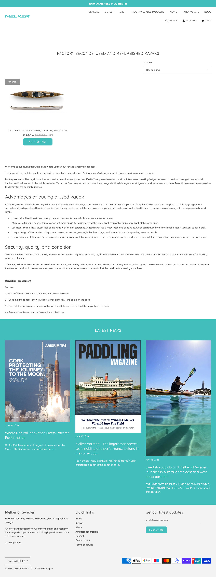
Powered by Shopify (43, 568)
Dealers (94, 11)
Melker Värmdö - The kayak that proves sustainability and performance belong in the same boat (107, 448)
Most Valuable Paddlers (148, 11)
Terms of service (84, 544)
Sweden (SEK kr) (16, 561)
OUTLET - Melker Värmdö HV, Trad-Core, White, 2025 (38, 130)
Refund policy (82, 540)
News (173, 11)
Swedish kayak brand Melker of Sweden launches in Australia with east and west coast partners (176, 472)
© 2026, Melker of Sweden (17, 568)
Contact (79, 535)
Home (78, 518)
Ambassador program (87, 531)
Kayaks (79, 522)
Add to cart (38, 141)
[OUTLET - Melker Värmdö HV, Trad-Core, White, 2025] (37, 103)
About (78, 527)
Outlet (109, 11)
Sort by (148, 62)
